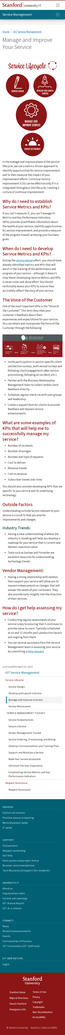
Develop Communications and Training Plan (33, 746)
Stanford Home (17, 992)
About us (7, 888)
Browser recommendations (18, 865)
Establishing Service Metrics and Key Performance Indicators (29, 774)
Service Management (17, 14)
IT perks (7, 828)
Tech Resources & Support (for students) (26, 870)
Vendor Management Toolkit (24, 733)
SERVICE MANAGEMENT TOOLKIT (26, 713)
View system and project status (20, 860)
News (5, 926)
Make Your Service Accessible (24, 759)
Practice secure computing (18, 818)
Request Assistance (19, 790)
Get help (7, 855)
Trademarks (38, 1007)
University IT (32, 5)
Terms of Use (39, 992)
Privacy (36, 997)
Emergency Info (18, 1009)
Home (6, 32)
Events (6, 936)
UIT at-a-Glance (11, 908)
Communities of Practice (17, 941)
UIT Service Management (27, 32)
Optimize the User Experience (25, 766)
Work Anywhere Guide (15, 823)
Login (5, 964)
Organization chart (13, 893)
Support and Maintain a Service (26, 752)
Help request (36, 651)
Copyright (37, 1002)
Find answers (10, 846)
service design (24, 260)
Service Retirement (19, 706)
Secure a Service (17, 726)
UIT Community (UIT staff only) (21, 946)
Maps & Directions (19, 998)
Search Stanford (18, 1004)
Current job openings (14, 898)
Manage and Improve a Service (25, 700)
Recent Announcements (16, 931)
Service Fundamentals (21, 720)
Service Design (16, 687)
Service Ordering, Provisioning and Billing (32, 739)
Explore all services (13, 813)
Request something (14, 851)
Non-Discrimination (42, 1012)
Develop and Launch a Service (25, 693)
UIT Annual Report (13, 903)
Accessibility (39, 1017)
